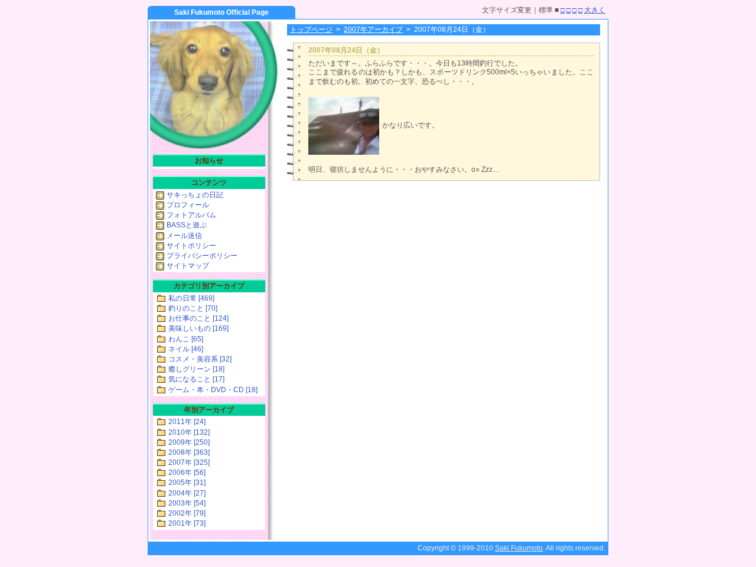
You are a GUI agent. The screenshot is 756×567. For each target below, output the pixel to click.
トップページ (311, 29)
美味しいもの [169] (198, 328)
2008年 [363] (189, 452)
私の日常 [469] (191, 298)
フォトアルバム (191, 215)
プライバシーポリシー (202, 256)
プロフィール (188, 205)
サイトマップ (188, 266)
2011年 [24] (187, 422)
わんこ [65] (185, 339)
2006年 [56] (187, 472)
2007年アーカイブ (373, 29)
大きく (594, 10)
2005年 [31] (187, 482)
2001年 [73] (187, 523)
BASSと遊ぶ (187, 225)
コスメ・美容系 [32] (200, 359)
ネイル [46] (185, 349)
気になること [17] (196, 379)
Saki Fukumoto (519, 548)
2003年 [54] (187, 503)
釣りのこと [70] (192, 308)
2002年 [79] (187, 513)
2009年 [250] (189, 442)
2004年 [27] (187, 493)
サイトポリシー (191, 246)
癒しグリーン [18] (196, 369)
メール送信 (184, 236)
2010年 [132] (189, 432)
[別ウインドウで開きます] (343, 152)
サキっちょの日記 (195, 195)
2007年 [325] (189, 462)
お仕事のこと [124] (198, 318)
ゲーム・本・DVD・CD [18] (213, 390)
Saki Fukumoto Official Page (221, 12)
